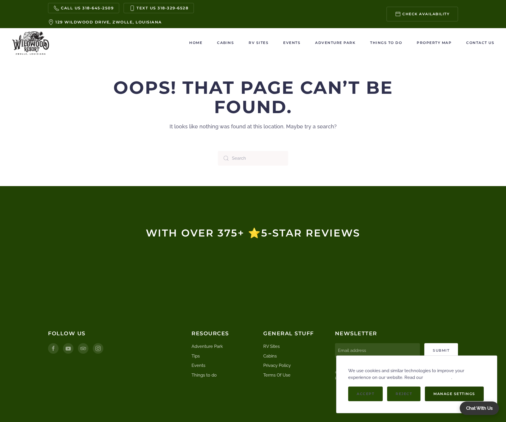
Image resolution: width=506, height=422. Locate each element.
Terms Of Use (276, 375)
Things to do (386, 42)
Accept (365, 394)
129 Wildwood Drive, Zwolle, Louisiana (108, 22)
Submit (441, 350)
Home (195, 42)
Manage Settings (454, 394)
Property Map (434, 42)
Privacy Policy (277, 365)
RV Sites (259, 42)
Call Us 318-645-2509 (87, 8)
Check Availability (425, 14)
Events (198, 365)
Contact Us (480, 42)
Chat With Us (479, 408)
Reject (404, 394)
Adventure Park (335, 42)
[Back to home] (31, 42)
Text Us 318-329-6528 (162, 8)
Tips (196, 356)
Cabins (225, 42)
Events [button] (291, 42)
